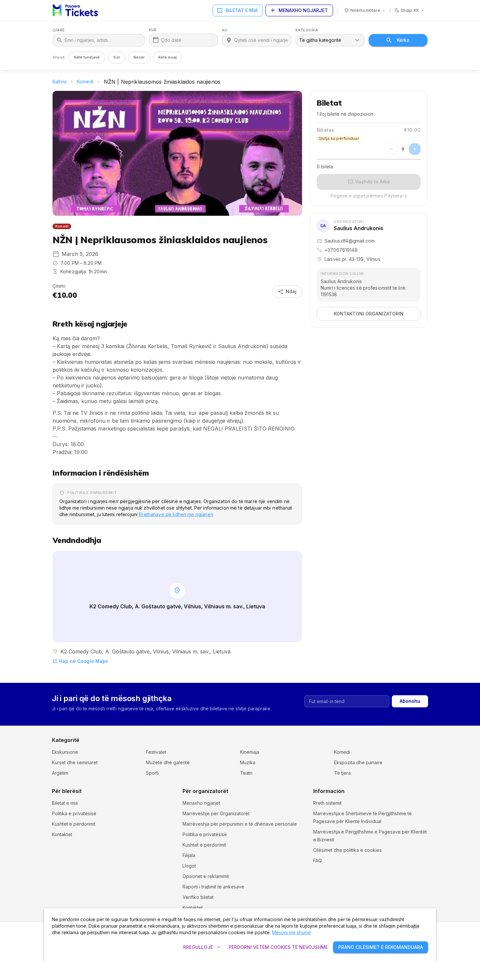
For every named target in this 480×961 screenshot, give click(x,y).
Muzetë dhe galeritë (168, 762)
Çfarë (59, 30)
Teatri (246, 773)
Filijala (189, 855)
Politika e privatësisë (74, 813)
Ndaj (287, 291)
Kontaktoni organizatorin (369, 313)
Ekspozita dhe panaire (358, 762)
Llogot (189, 865)
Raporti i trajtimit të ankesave (213, 886)
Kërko (403, 40)
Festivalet (156, 752)
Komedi (85, 81)
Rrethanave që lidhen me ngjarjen (176, 514)
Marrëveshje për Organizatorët (216, 813)
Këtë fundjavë (87, 57)
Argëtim (60, 773)
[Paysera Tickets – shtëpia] (75, 10)
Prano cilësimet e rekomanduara (380, 947)
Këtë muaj (167, 57)
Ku (224, 30)
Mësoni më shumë (291, 932)
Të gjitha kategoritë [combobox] (320, 40)
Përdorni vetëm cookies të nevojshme (278, 947)
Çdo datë (171, 40)
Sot (116, 57)
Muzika (247, 762)
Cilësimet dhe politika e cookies (347, 850)
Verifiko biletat (198, 897)
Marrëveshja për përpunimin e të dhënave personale (240, 824)
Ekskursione (65, 752)
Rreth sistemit (327, 803)
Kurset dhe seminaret (75, 762)
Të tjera (342, 773)
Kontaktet (62, 834)
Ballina (60, 81)
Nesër (139, 57)
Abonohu (410, 701)
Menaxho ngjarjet (298, 10)
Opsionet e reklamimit (206, 876)
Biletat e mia (237, 10)
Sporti (152, 773)
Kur (153, 30)
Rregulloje (202, 947)
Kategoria (307, 30)
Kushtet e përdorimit (73, 824)
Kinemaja (249, 752)
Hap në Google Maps (80, 661)
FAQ (317, 860)
